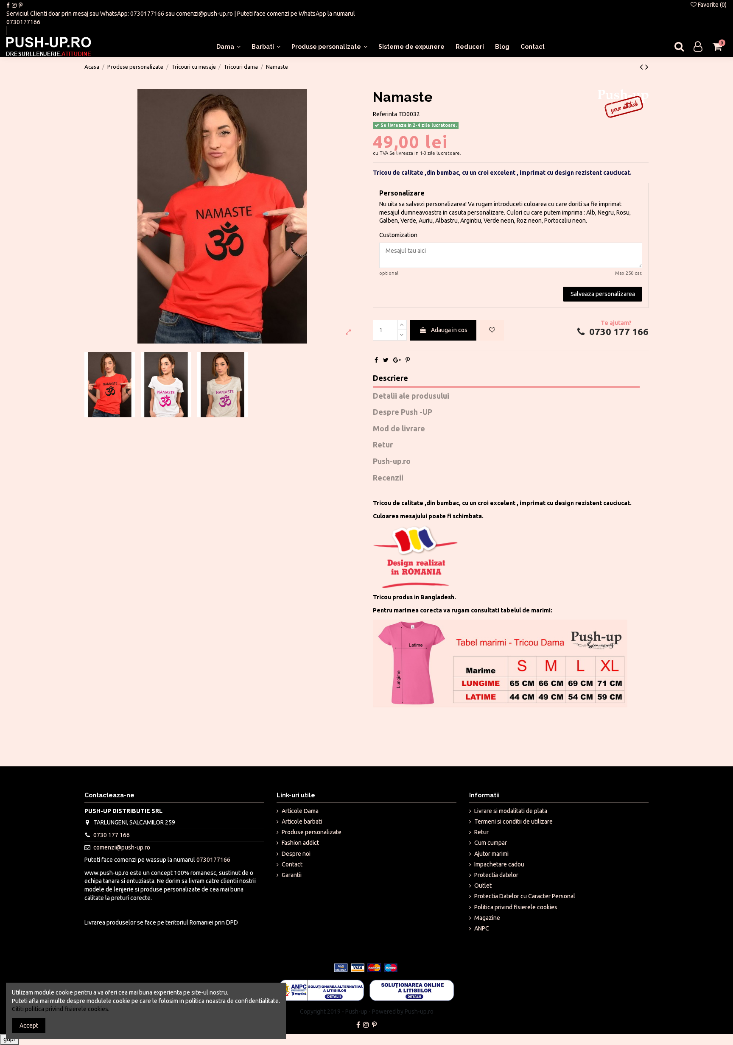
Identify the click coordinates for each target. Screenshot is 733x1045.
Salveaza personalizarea (603, 294)
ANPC (481, 928)
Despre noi (296, 853)
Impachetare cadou (499, 864)
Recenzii (388, 478)
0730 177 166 (618, 331)
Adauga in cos (449, 330)
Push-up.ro (392, 461)
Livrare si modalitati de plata (510, 811)
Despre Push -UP (402, 412)
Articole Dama (300, 811)
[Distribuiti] (376, 360)
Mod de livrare (399, 429)
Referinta (385, 114)
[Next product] (647, 66)
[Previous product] (642, 66)
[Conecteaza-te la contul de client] (698, 47)
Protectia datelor (496, 875)
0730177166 (147, 13)
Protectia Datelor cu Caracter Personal (524, 896)
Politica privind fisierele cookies (515, 907)
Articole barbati (302, 821)
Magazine (487, 917)
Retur (383, 445)
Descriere (390, 378)
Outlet (483, 885)
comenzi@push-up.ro (204, 13)
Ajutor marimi (491, 853)
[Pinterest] (408, 360)
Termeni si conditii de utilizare (513, 821)
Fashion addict (300, 842)
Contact (292, 864)
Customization (398, 235)
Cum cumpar (490, 842)
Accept (29, 1025)
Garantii (292, 875)
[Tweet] (386, 360)
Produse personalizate (311, 832)
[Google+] (397, 360)
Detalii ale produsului (411, 396)
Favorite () (712, 4)
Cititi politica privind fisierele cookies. (60, 1009)
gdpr (9, 1039)
